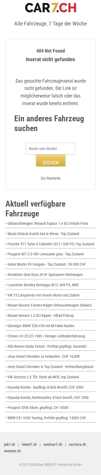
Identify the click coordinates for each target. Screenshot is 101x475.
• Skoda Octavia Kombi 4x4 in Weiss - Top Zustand (42, 234)
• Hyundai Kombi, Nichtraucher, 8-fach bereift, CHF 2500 (47, 397)
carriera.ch (77, 444)
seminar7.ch (52, 444)
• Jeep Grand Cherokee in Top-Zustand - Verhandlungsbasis (49, 367)
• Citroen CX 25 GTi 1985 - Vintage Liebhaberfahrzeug (45, 336)
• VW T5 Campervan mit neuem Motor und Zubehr (42, 295)
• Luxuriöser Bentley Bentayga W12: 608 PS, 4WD (42, 285)
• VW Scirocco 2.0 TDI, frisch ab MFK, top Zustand (42, 377)
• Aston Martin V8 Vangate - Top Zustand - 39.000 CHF (45, 264)
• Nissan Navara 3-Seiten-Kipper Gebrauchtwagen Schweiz (48, 305)
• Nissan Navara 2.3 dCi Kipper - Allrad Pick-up (39, 315)
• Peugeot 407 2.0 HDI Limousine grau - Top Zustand (44, 254)
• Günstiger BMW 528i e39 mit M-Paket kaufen (39, 326)
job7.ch (9, 444)
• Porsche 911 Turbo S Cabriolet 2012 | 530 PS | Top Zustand (49, 244)
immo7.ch (29, 444)
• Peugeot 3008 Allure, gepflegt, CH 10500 (36, 407)
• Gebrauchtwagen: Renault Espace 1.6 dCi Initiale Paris (46, 223)
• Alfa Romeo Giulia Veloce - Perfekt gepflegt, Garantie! (45, 346)
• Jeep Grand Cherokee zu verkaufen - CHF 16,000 (42, 356)
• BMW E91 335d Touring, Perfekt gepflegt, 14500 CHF (45, 418)
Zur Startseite (51, 178)
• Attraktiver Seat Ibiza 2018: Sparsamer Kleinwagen (44, 274)
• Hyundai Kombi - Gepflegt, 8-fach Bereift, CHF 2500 (44, 387)
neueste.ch (12, 451)
